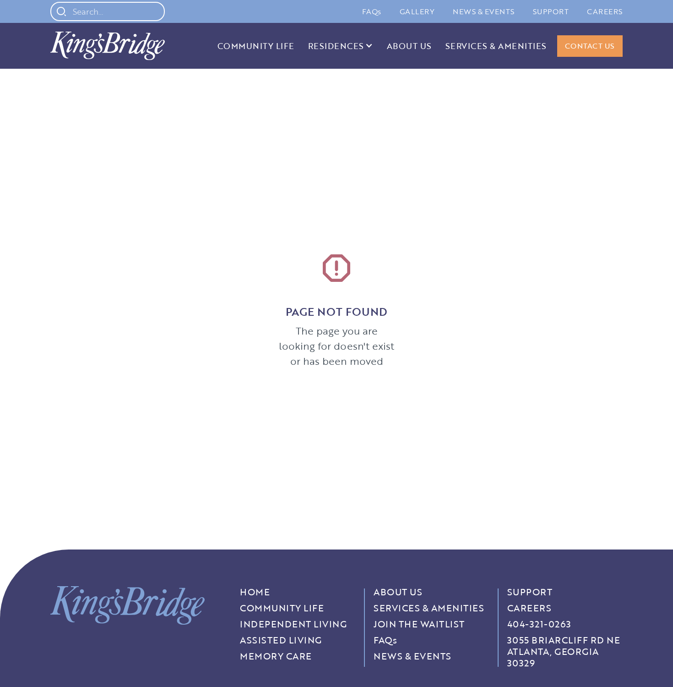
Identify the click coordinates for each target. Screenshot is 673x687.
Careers (605, 11)
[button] (340, 46)
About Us (409, 46)
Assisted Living (281, 640)
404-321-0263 (539, 624)
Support (551, 11)
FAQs (371, 11)
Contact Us (590, 45)
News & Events (484, 11)
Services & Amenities (496, 46)
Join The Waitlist (419, 624)
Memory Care (276, 656)
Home (255, 592)
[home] (107, 46)
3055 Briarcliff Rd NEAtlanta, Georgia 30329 (563, 651)
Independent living (293, 624)
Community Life (255, 46)
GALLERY (417, 11)
